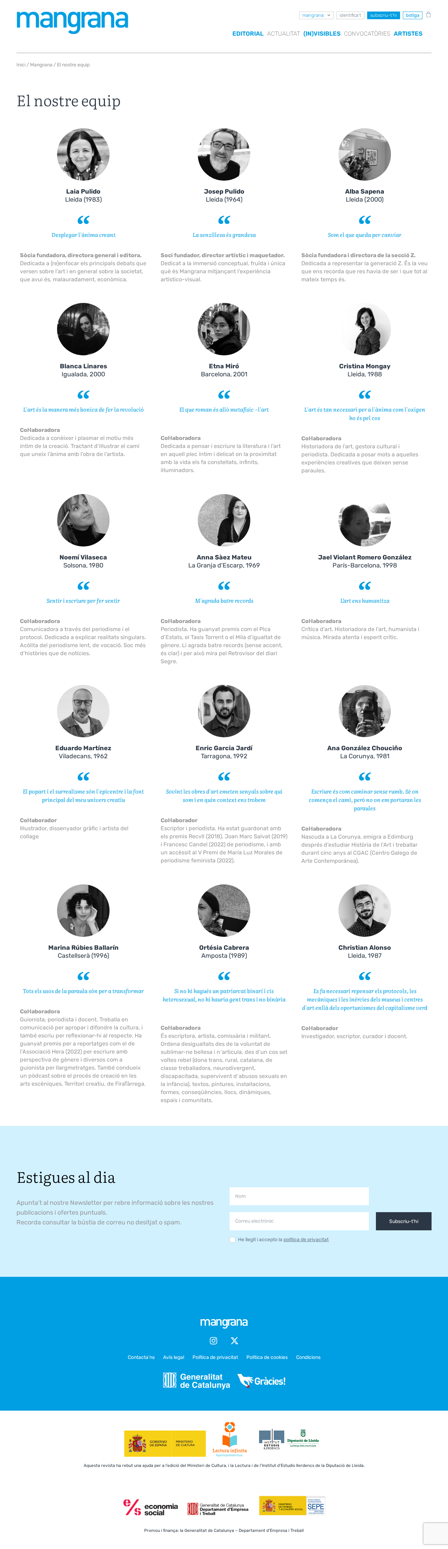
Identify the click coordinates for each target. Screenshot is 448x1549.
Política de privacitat (215, 1357)
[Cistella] (427, 14)
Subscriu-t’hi (383, 15)
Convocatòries (367, 33)
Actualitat (283, 33)
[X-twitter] (234, 1340)
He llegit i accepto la (283, 1240)
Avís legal (173, 1357)
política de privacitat (306, 1240)
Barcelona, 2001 (224, 370)
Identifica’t (350, 15)
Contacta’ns (141, 1357)
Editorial (248, 33)
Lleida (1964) (224, 195)
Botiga (412, 15)
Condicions (308, 1357)
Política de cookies (267, 1357)
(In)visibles (322, 33)
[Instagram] (213, 1340)
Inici (21, 65)
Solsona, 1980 (83, 561)
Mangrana (313, 15)
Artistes (408, 33)
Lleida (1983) (83, 195)
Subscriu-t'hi (403, 1221)
